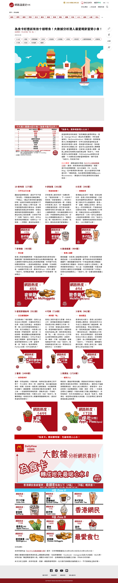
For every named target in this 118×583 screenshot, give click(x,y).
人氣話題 (93, 7)
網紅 (60, 17)
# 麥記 (43, 39)
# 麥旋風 (51, 39)
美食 (42, 17)
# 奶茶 (25, 43)
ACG (78, 17)
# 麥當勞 (33, 43)
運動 (66, 17)
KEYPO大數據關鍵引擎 (36, 551)
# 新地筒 (76, 39)
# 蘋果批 (97, 39)
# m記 (18, 39)
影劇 (54, 17)
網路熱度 (101, 7)
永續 (90, 17)
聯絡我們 (54, 575)
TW (108, 3)
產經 (84, 17)
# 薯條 (42, 43)
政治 (97, 17)
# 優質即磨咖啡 (87, 39)
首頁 (10, 12)
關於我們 (45, 575)
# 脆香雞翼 (34, 39)
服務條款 (62, 575)
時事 (30, 17)
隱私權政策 (72, 575)
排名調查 (84, 7)
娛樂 (24, 17)
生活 (36, 17)
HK (104, 3)
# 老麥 (25, 39)
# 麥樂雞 (60, 39)
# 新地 (68, 39)
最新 (11, 17)
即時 (18, 17)
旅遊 (48, 17)
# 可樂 (18, 43)
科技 (72, 17)
